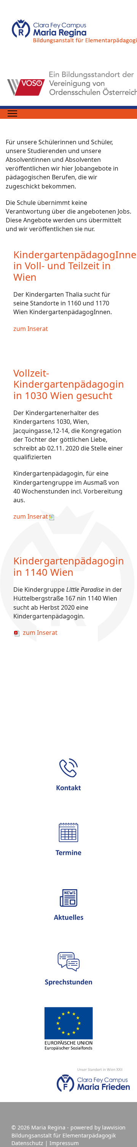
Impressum (64, 1143)
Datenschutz (27, 1143)
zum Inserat (30, 328)
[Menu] (12, 113)
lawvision (114, 1127)
